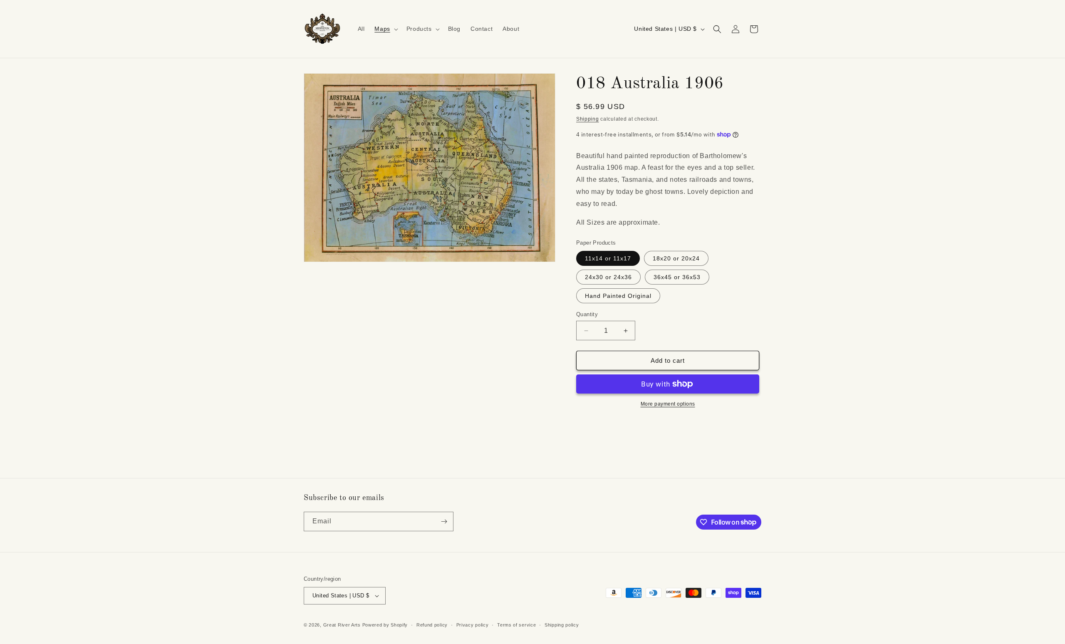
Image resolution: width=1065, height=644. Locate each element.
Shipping (587, 119)
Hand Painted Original (618, 295)
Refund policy (432, 624)
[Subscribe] (444, 521)
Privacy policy (472, 624)
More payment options (668, 404)
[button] (385, 28)
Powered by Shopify (385, 624)
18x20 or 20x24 (676, 258)
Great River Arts (342, 624)
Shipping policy (562, 624)
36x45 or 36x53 (677, 277)
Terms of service (516, 624)
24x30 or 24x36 (608, 277)
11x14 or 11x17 (608, 258)
